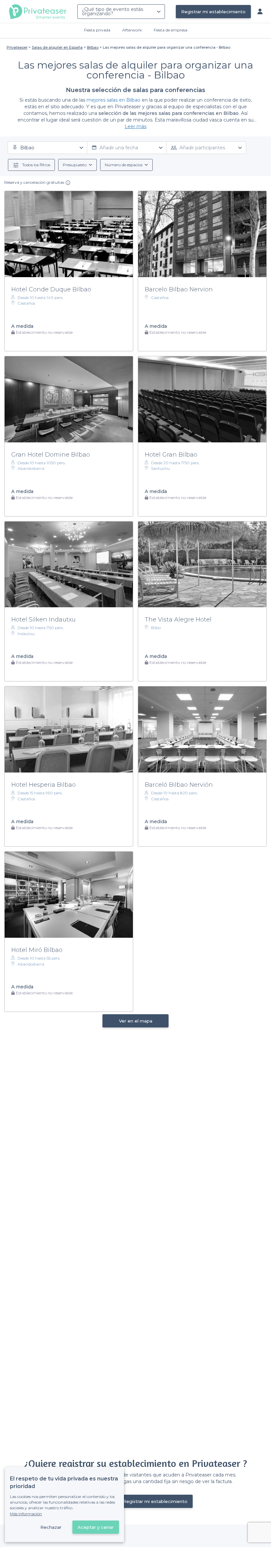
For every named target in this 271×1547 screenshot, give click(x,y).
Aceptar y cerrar (96, 1527)
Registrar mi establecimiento (213, 11)
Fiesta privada (97, 29)
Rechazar (50, 1527)
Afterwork (132, 29)
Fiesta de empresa (170, 29)
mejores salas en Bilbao (113, 100)
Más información (26, 1513)
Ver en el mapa (135, 1020)
